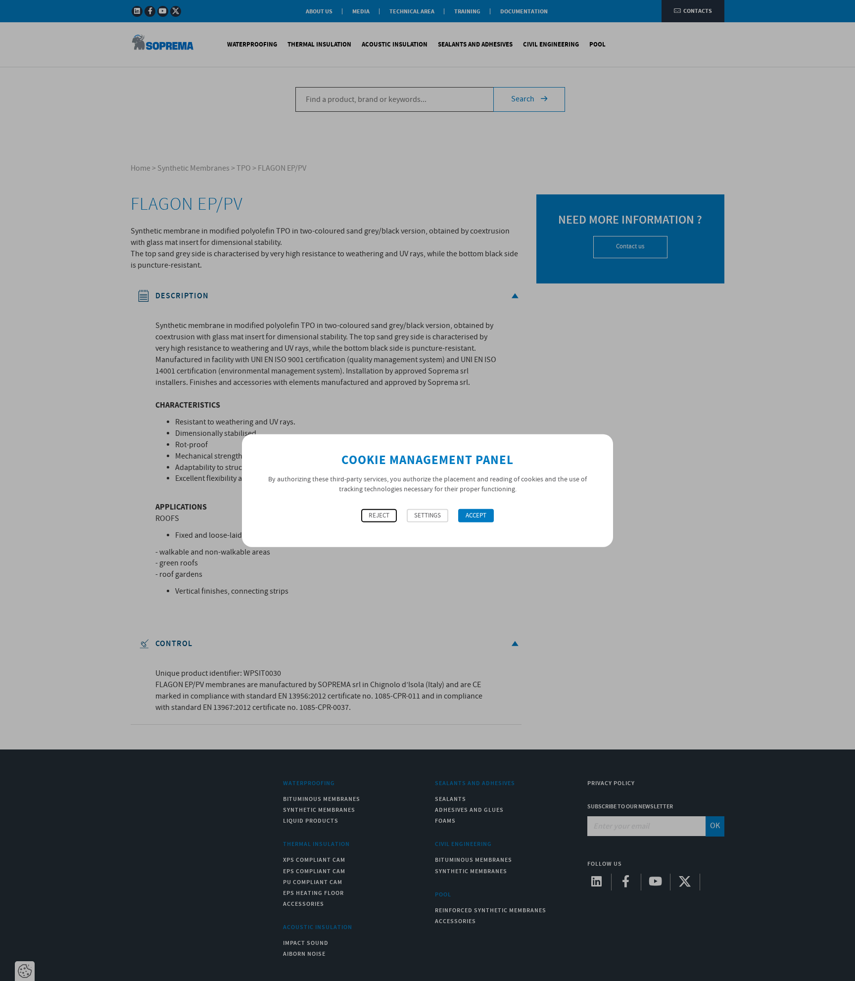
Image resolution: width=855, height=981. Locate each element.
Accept (476, 516)
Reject (379, 516)
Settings (427, 516)
